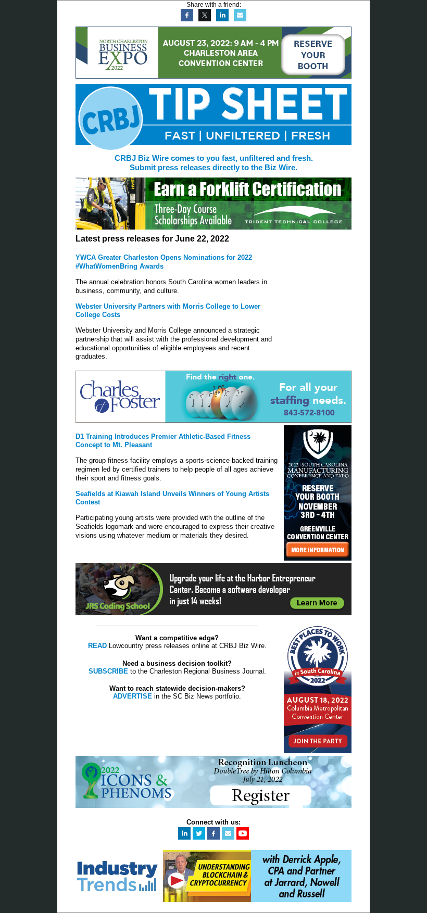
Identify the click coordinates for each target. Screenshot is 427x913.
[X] (203, 19)
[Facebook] (185, 19)
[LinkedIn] (221, 19)
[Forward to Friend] (238, 19)
